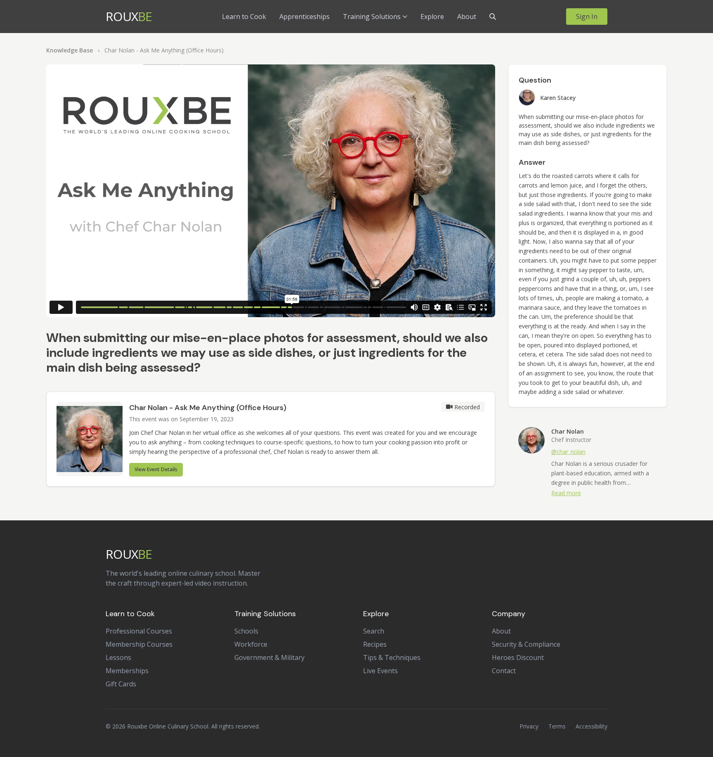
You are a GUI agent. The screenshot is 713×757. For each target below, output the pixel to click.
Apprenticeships (304, 16)
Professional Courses (139, 631)
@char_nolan (568, 452)
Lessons (118, 657)
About (466, 16)
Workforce (250, 644)
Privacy (528, 726)
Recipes (375, 644)
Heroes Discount (518, 657)
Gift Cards (121, 683)
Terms (557, 726)
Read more (566, 493)
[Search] (492, 16)
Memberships (127, 670)
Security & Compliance (526, 644)
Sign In (586, 16)
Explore (432, 16)
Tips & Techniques (391, 657)
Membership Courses (139, 644)
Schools (246, 631)
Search (373, 631)
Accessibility (591, 726)
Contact (504, 670)
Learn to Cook (244, 16)
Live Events (380, 670)
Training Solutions (372, 16)
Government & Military (269, 657)
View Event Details (156, 469)
